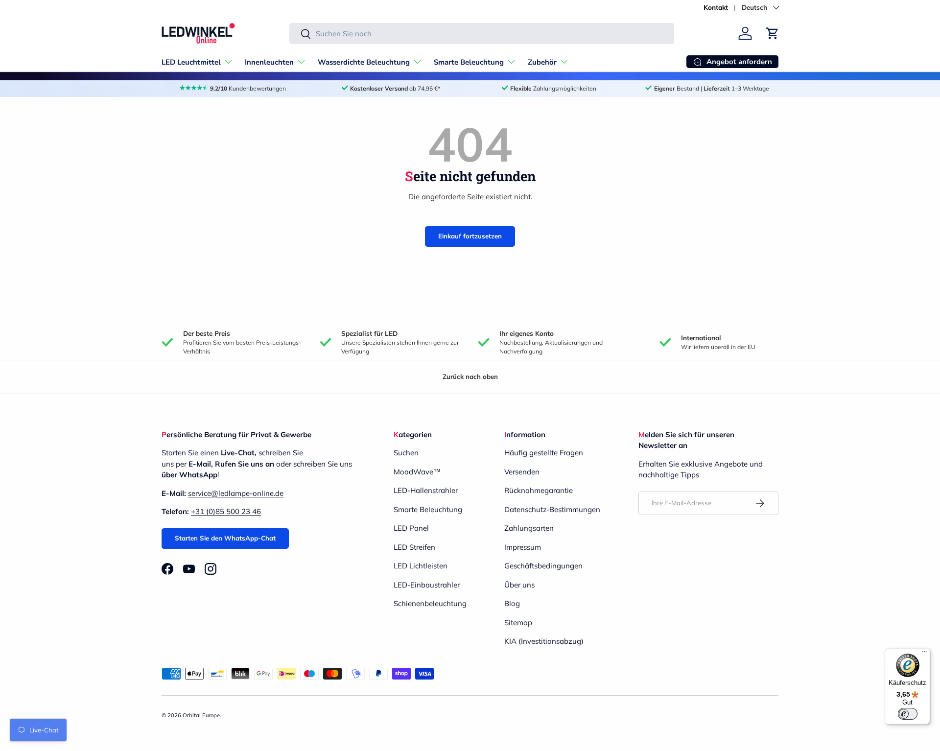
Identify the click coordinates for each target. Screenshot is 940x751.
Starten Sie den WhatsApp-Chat (225, 538)
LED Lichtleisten (420, 565)
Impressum (522, 547)
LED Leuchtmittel (191, 62)
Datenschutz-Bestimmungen (552, 509)
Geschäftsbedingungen (543, 565)
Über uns (519, 584)
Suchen (406, 452)
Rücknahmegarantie (538, 490)
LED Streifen (414, 547)
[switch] (907, 714)
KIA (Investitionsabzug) (544, 641)
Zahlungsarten (529, 528)
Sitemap (518, 622)
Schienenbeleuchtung (430, 603)
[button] (772, 33)
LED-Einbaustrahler (427, 584)
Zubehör (542, 62)
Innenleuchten (269, 62)
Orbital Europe (201, 715)
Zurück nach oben (470, 376)
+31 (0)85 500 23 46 (226, 511)
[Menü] (924, 654)
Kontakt (716, 7)
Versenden (522, 471)
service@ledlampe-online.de (235, 493)
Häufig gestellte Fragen (543, 452)
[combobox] (481, 33)
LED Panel (411, 528)
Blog (512, 603)
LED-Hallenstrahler (426, 490)
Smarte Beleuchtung (469, 62)
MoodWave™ (417, 471)
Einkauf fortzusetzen (470, 236)
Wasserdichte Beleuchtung (364, 62)
